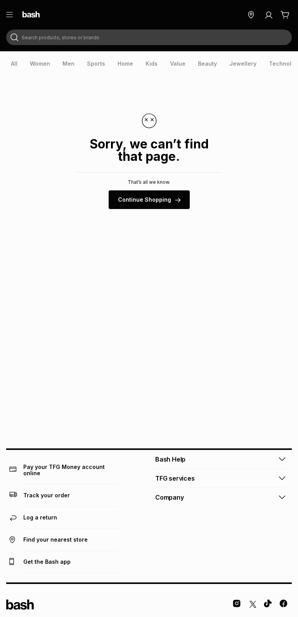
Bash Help (170, 459)
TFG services (175, 478)
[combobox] (149, 37)
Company (169, 497)
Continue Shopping (144, 199)
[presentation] (14, 64)
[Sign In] (268, 15)
